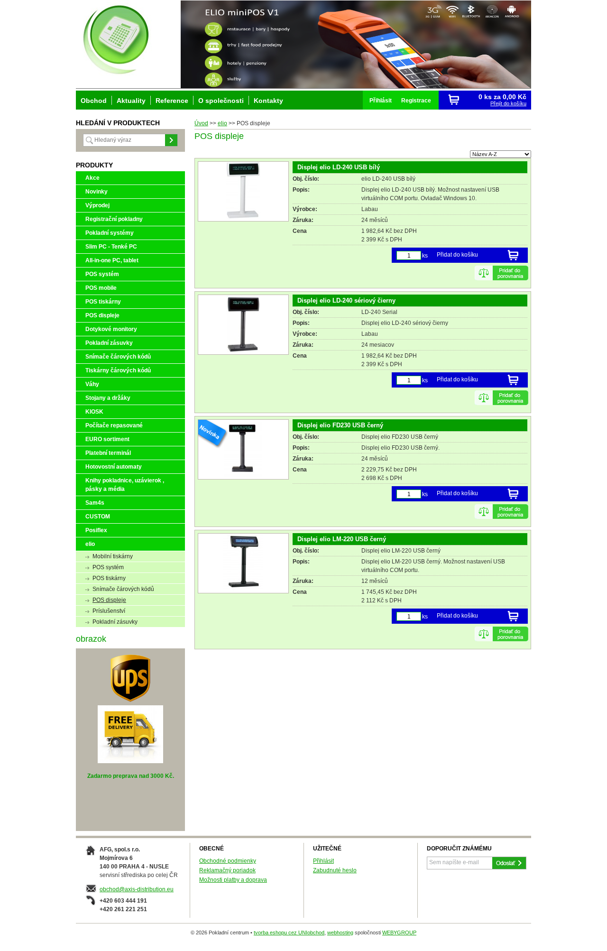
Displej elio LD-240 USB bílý (338, 167)
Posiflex (96, 530)
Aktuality (131, 100)
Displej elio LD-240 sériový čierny (346, 300)
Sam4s (94, 502)
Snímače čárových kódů (118, 356)
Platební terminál (108, 453)
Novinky (96, 191)
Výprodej (97, 205)
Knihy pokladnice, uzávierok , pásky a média (124, 484)
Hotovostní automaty (113, 466)
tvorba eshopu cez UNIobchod (289, 932)
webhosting (340, 932)
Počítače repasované (114, 425)
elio (222, 123)
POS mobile (101, 288)
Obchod (94, 100)
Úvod (201, 123)
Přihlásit (380, 100)
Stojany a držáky (107, 398)
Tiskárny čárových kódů (118, 370)
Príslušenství (108, 611)
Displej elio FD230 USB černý (340, 425)
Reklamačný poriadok (227, 870)
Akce (92, 178)
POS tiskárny (103, 301)
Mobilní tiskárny (112, 556)
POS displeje (102, 315)
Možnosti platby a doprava (233, 880)
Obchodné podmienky (227, 861)
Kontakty (268, 100)
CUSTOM (97, 516)
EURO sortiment (107, 439)
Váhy (92, 384)
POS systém (102, 274)
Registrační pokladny (114, 219)
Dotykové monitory (111, 329)
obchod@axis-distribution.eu (137, 889)
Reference (172, 100)
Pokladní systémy (109, 233)
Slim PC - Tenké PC (111, 246)
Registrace (416, 100)
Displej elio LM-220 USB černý (341, 539)
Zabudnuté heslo (335, 870)
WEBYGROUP (399, 932)
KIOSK (94, 411)
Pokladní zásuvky (109, 343)
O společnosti (221, 100)
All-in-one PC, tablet (111, 260)
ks (425, 255)
